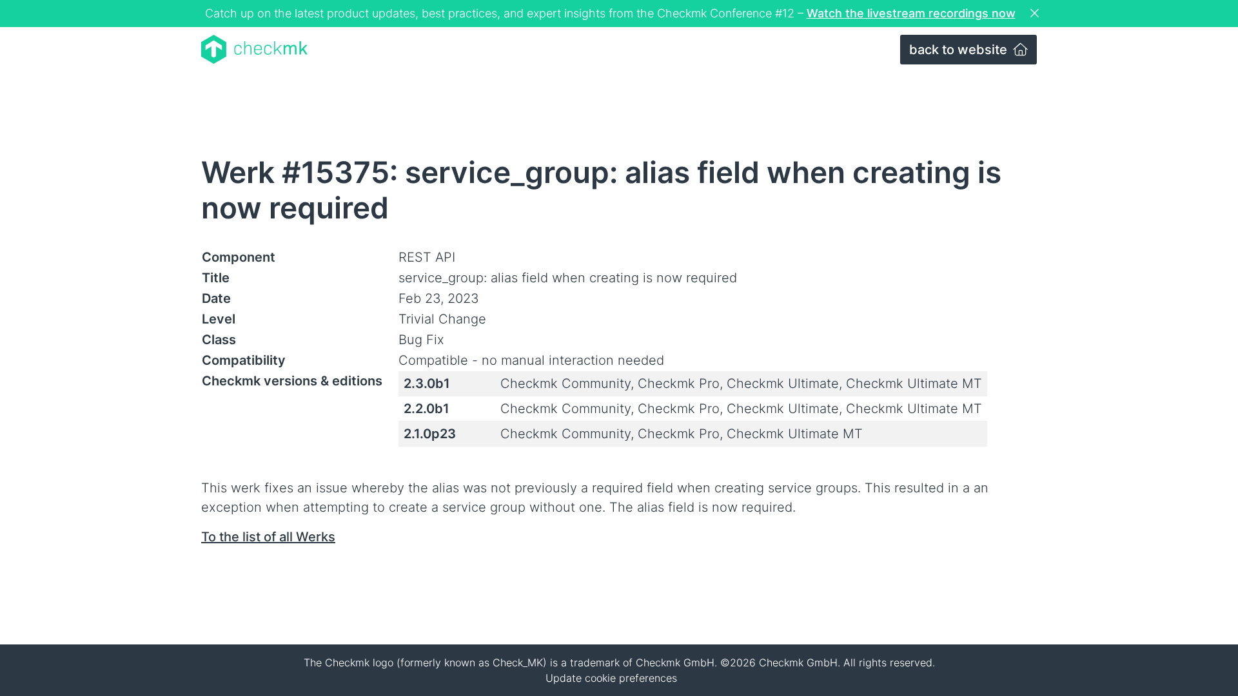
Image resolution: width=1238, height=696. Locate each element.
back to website (959, 49)
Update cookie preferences (611, 678)
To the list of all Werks (268, 537)
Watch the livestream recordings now (911, 13)
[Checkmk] (254, 49)
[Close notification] (1036, 13)
